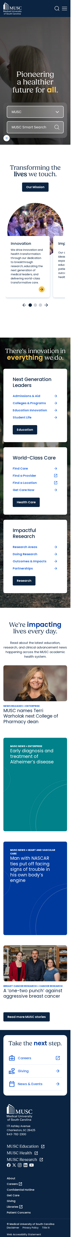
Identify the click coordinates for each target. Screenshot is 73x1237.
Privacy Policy (31, 1227)
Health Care (26, 502)
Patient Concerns (19, 1213)
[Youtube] (31, 1165)
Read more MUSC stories (26, 1017)
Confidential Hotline (20, 1190)
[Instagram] (20, 1165)
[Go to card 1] (30, 305)
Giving (11, 1201)
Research (24, 580)
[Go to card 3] (40, 305)
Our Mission (35, 187)
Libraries (15, 1206)
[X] (14, 1165)
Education (25, 429)
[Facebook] (9, 1165)
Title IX (46, 1227)
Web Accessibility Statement (24, 1234)
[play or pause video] (6, 138)
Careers (14, 1184)
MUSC (17, 111)
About (11, 1178)
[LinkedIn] (25, 1165)
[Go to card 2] (35, 305)
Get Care (13, 1195)
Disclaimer (13, 1227)
